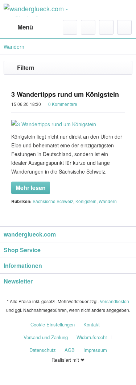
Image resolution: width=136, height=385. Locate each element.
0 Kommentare (62, 104)
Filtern (25, 67)
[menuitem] (18, 27)
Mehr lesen (31, 187)
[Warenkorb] (124, 27)
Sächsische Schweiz (53, 201)
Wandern (108, 201)
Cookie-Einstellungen (52, 324)
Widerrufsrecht (92, 337)
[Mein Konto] (106, 27)
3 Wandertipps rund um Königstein (65, 94)
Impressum (95, 349)
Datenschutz (42, 349)
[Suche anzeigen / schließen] (70, 27)
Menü (25, 27)
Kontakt (91, 324)
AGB (70, 349)
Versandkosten (114, 301)
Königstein (85, 201)
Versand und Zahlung (46, 337)
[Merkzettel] (88, 27)
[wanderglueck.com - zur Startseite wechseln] (36, 10)
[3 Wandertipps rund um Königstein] (68, 124)
